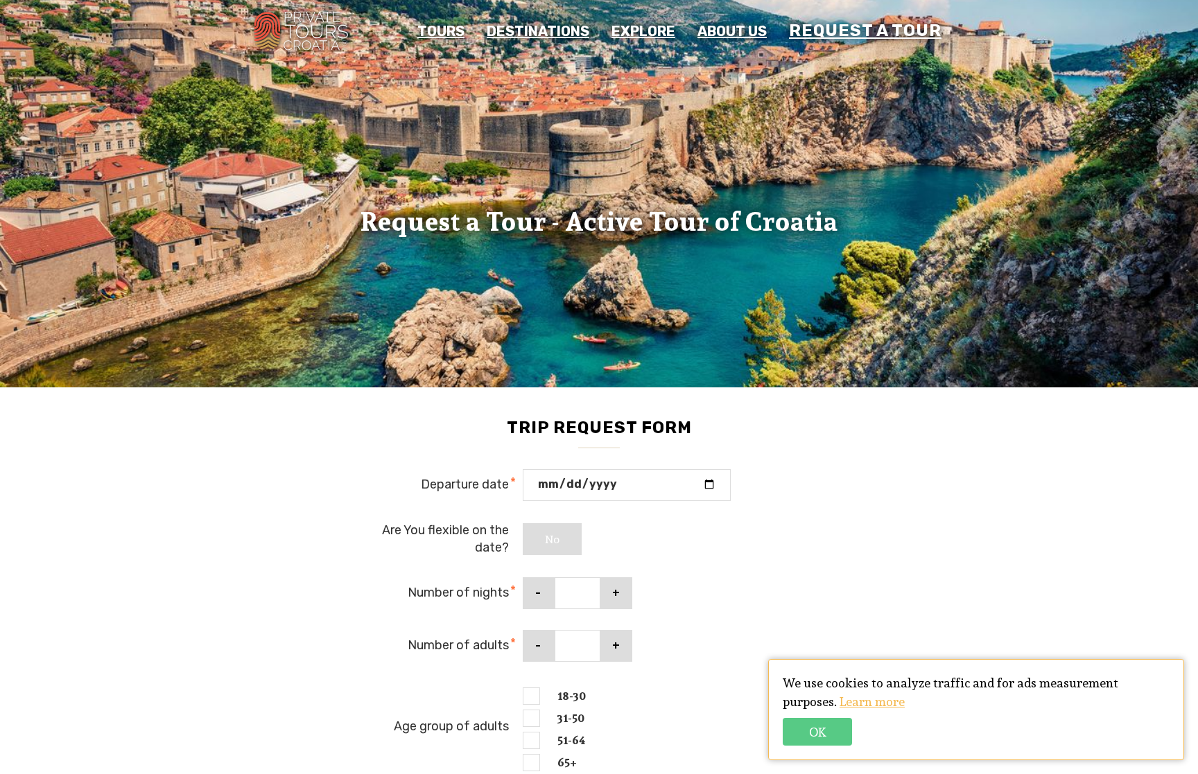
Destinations (538, 31)
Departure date (465, 484)
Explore (643, 31)
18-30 (571, 696)
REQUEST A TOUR (865, 30)
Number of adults (458, 645)
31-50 (570, 718)
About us (732, 31)
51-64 (571, 740)
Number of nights (458, 592)
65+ (567, 763)
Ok (817, 732)
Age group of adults (451, 726)
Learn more (872, 701)
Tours (441, 31)
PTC (300, 31)
